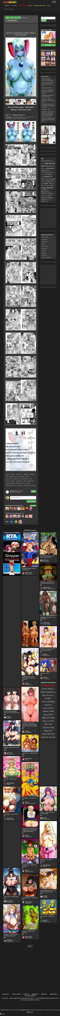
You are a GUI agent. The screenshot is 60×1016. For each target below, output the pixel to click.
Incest (53, 183)
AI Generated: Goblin (47, 88)
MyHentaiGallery (47, 587)
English (47, 176)
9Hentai (26, 835)
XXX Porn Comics (29, 871)
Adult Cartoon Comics (30, 803)
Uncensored (49, 199)
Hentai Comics (46, 655)
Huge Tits (47, 183)
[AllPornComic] (12, 522)
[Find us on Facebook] (5, 9)
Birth (7, 476)
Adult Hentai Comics (17, 505)
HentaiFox (27, 731)
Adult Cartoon (28, 903)
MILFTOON (44, 241)
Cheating (43, 170)
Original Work (9, 485)
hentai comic (45, 239)
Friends (48, 5)
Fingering (14, 478)
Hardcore (15, 118)
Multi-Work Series (20, 483)
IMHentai (27, 683)
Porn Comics (46, 561)
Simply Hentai (26, 485)
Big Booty (44, 166)
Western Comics (28, 574)
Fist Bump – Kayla (46, 109)
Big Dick (50, 166)
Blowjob (22, 117)
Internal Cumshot (45, 185)
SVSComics (46, 560)
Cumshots (44, 172)
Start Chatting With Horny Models (13, 101)
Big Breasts (17, 117)
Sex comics (44, 248)
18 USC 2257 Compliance (38, 1010)
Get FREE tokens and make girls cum (23, 101)
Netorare (50, 192)
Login (54, 2)
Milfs (45, 190)
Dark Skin (27, 476)
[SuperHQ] (16, 522)
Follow (33, 491)
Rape (53, 193)
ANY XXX (48, 724)
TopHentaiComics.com (14, 1010)
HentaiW (45, 654)
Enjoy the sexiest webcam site (33, 101)
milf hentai (44, 255)
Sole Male (33, 485)
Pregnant (24, 118)
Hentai (19, 118)
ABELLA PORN (48, 717)
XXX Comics (10, 752)
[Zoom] (15, 17)
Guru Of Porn (48, 708)
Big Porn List (47, 695)
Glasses (47, 179)
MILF (42, 190)
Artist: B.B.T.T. (19, 474)
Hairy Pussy (44, 181)
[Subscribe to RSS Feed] (9, 9)
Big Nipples (32, 474)
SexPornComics (28, 901)
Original (43, 193)
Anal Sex (13, 474)
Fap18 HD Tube (48, 733)
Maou (25, 481)
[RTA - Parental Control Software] (11, 537)
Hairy (19, 478)
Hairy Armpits (25, 478)
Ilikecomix (44, 253)
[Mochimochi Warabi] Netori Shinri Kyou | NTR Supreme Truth (48, 119)
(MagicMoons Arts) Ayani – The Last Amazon (48, 96)
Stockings (44, 200)
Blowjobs (11, 476)
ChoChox (45, 677)
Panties (50, 193)
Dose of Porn (48, 714)
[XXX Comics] (20, 522)
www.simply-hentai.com (13, 20)
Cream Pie (48, 170)
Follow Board (33, 505)
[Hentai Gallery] (30, 633)
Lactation (13, 481)
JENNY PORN (48, 711)
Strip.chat (51, 133)
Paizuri (15, 485)
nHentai (45, 817)
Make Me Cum (52, 136)
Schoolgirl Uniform (44, 195)
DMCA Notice (49, 1010)
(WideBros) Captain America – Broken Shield (47, 79)
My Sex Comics (28, 572)
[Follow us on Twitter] (7, 9)
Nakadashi (27, 483)
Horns (30, 478)
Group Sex (52, 179)
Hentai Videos (47, 688)
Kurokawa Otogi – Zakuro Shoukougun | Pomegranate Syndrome (48, 105)
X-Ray (46, 201)
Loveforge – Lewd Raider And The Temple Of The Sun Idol (47, 91)
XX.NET (48, 698)
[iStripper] (11, 564)
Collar (16, 476)
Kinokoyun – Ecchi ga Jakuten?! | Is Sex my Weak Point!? (48, 100)
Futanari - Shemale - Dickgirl (49, 588)
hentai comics (45, 237)
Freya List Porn (48, 721)
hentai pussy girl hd (46, 257)
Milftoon (27, 802)
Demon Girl (8, 478)
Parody (26, 759)
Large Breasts (19, 481)
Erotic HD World (48, 701)
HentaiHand (9, 940)
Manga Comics (10, 754)
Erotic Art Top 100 (48, 737)
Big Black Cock (10, 902)
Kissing (51, 185)
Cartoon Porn (46, 921)
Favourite (14, 5)
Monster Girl (30, 481)
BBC (51, 160)
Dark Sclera (21, 476)
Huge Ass (50, 181)
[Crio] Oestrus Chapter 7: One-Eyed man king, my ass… (47, 84)
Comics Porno (27, 117)
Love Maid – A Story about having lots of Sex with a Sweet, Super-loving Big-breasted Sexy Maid (48, 114)
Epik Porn (48, 705)
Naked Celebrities (47, 692)
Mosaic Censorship (10, 483)
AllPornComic (46, 622)
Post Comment (31, 501)
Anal (13, 117)
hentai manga (45, 246)
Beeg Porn (48, 730)
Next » (30, 946)
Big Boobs (26, 474)
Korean (7, 481)
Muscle (47, 190)
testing (43, 250)
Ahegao (8, 474)
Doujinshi (48, 174)
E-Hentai (9, 716)
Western (43, 201)
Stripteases (56, 1010)
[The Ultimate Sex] (11, 547)
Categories (7, 5)
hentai (43, 244)
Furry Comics (46, 678)
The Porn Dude (48, 727)
